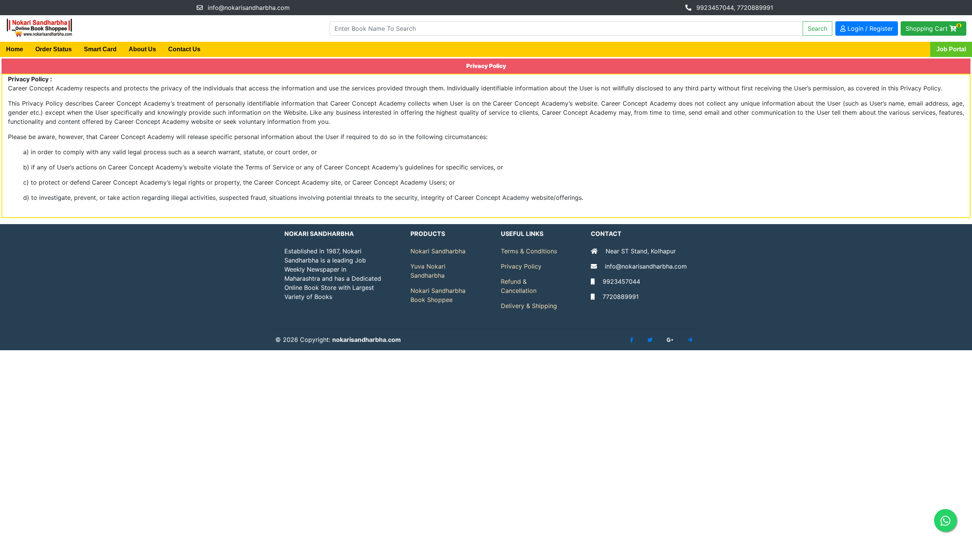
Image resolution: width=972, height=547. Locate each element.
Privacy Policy (521, 266)
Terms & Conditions (529, 251)
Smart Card (100, 49)
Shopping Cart (933, 27)
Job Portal (951, 49)
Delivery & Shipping (529, 306)
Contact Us (184, 49)
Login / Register (869, 28)
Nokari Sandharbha (437, 251)
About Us (142, 49)
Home (14, 49)
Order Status (53, 49)
